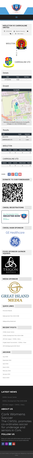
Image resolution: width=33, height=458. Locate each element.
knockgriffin (17, 90)
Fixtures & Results (7, 310)
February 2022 (7, 370)
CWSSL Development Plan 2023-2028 (13, 335)
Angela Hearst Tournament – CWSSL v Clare (14, 342)
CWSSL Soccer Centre (8, 332)
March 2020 (6, 377)
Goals (9, 150)
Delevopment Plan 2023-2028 (11, 316)
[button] (16, 104)
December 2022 (7, 360)
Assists (15, 150)
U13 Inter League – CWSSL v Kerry (12, 339)
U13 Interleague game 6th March (11, 346)
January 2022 (6, 374)
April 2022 (5, 363)
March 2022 (6, 367)
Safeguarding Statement (9, 321)
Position (4, 150)
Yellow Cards (22, 150)
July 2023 (5, 356)
